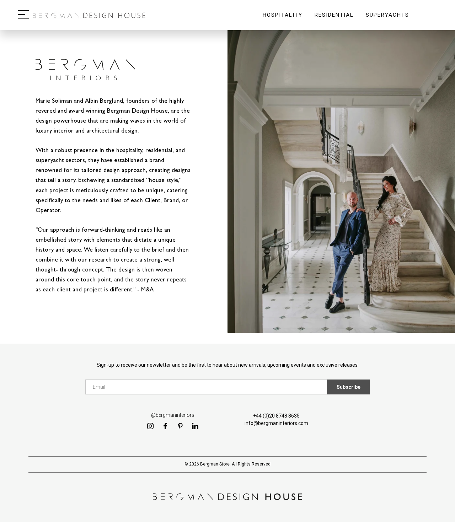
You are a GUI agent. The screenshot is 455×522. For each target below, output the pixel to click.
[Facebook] (165, 425)
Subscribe (348, 387)
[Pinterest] (180, 425)
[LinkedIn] (195, 425)
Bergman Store (215, 464)
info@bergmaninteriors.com (276, 423)
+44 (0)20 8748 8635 (276, 416)
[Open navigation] (23, 15)
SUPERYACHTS (387, 20)
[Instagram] (150, 425)
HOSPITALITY (283, 20)
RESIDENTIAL (334, 20)
